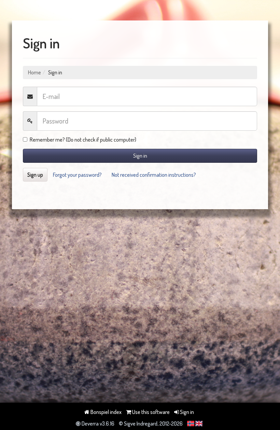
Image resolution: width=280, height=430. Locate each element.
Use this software (150, 411)
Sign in (140, 155)
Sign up (35, 174)
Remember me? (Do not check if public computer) (83, 139)
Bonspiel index (105, 411)
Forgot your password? (77, 174)
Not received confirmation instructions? (154, 174)
